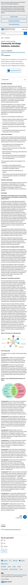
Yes (4, 540)
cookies (6, 2)
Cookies (19, 566)
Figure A (3, 330)
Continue (4, 550)
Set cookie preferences (14, 24)
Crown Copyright (4, 569)
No (4, 543)
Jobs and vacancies (14, 569)
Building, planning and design (9, 52)
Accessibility (3, 566)
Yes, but (5, 546)
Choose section (5, 79)
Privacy (20, 569)
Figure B (4, 371)
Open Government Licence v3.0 (20, 574)
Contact (14, 566)
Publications (7, 37)
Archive (9, 566)
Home (2, 37)
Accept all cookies (14, 16)
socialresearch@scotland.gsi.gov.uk (12, 529)
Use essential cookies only (14, 20)
